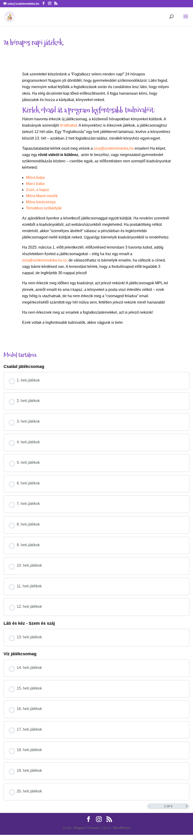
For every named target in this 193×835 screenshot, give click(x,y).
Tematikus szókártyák (44, 208)
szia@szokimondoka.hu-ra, (45, 260)
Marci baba (35, 184)
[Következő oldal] (186, 806)
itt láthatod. (69, 125)
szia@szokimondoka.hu (114, 148)
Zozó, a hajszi (37, 190)
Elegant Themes (87, 828)
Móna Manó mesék (42, 196)
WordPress (121, 828)
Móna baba (35, 177)
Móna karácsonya (41, 202)
